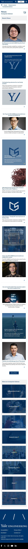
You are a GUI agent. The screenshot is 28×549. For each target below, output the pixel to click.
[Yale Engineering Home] (7, 2)
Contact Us (17, 532)
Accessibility (4, 530)
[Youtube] (12, 546)
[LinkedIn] (16, 546)
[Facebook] (1, 546)
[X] (5, 546)
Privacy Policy (18, 530)
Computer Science (7, 6)
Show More (14, 373)
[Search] (16, 2)
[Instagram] (8, 546)
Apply (21, 1)
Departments (12, 5)
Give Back (4, 532)
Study (5, 5)
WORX (21, 539)
